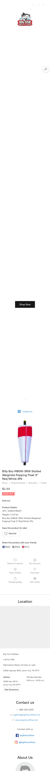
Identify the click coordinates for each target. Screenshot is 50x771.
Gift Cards (35, 582)
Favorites (34, 572)
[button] (11, 533)
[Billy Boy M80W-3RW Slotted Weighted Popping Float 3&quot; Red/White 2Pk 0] (25, 442)
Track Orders (15, 572)
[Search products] (45, 69)
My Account (35, 563)
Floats (44, 483)
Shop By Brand (18, 483)
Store (4, 483)
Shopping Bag (15, 582)
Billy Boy (33, 483)
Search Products (15, 563)
